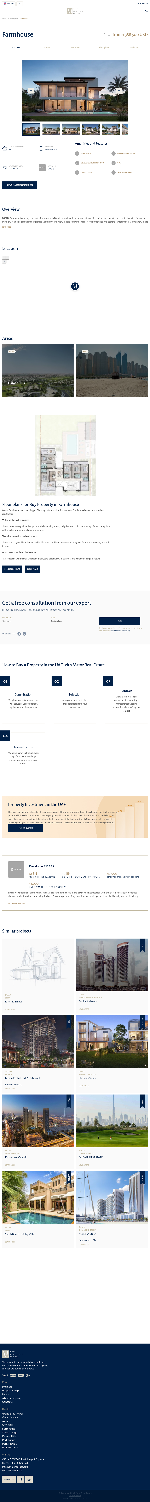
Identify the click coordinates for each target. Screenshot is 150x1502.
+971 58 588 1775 (12, 1471)
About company (11, 1398)
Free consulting (26, 828)
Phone (54, 618)
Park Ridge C (9, 1444)
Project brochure (12, 569)
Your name (7, 618)
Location (46, 47)
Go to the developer (16, 904)
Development (69, 1498)
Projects (7, 1387)
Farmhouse (8, 1429)
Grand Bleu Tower (12, 1414)
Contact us (9, 1479)
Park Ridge (8, 1440)
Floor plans (104, 47)
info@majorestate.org (15, 1467)
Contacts (7, 1402)
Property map (10, 1391)
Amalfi (6, 1421)
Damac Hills (9, 1436)
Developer (133, 47)
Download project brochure (20, 185)
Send (120, 621)
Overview (16, 47)
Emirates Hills (10, 1448)
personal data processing (120, 631)
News (5, 1394)
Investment (75, 47)
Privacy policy (75, 1496)
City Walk (7, 1425)
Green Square (10, 1417)
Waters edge (9, 1433)
